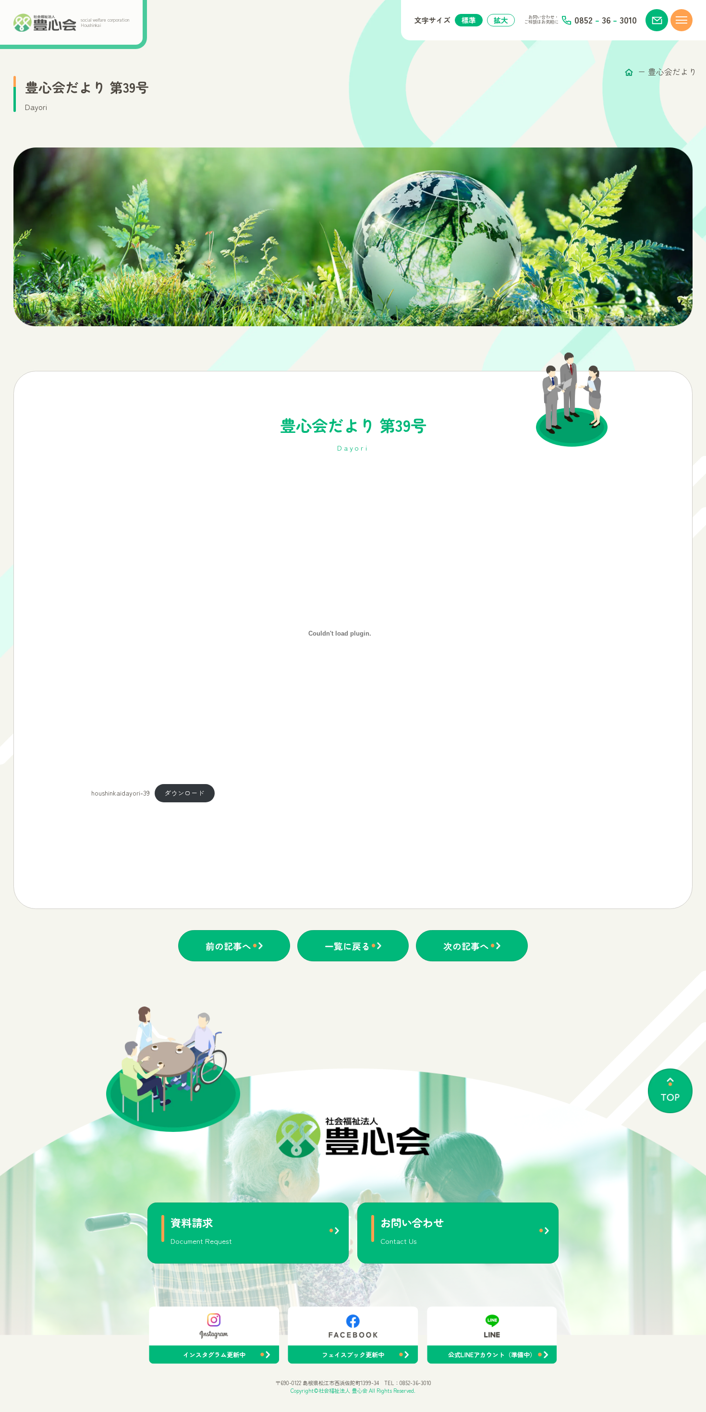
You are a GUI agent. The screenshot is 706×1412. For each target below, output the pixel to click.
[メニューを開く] (681, 20)
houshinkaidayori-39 (120, 793)
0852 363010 (605, 20)
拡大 (501, 20)
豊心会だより (672, 71)
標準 (469, 20)
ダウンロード (184, 793)
